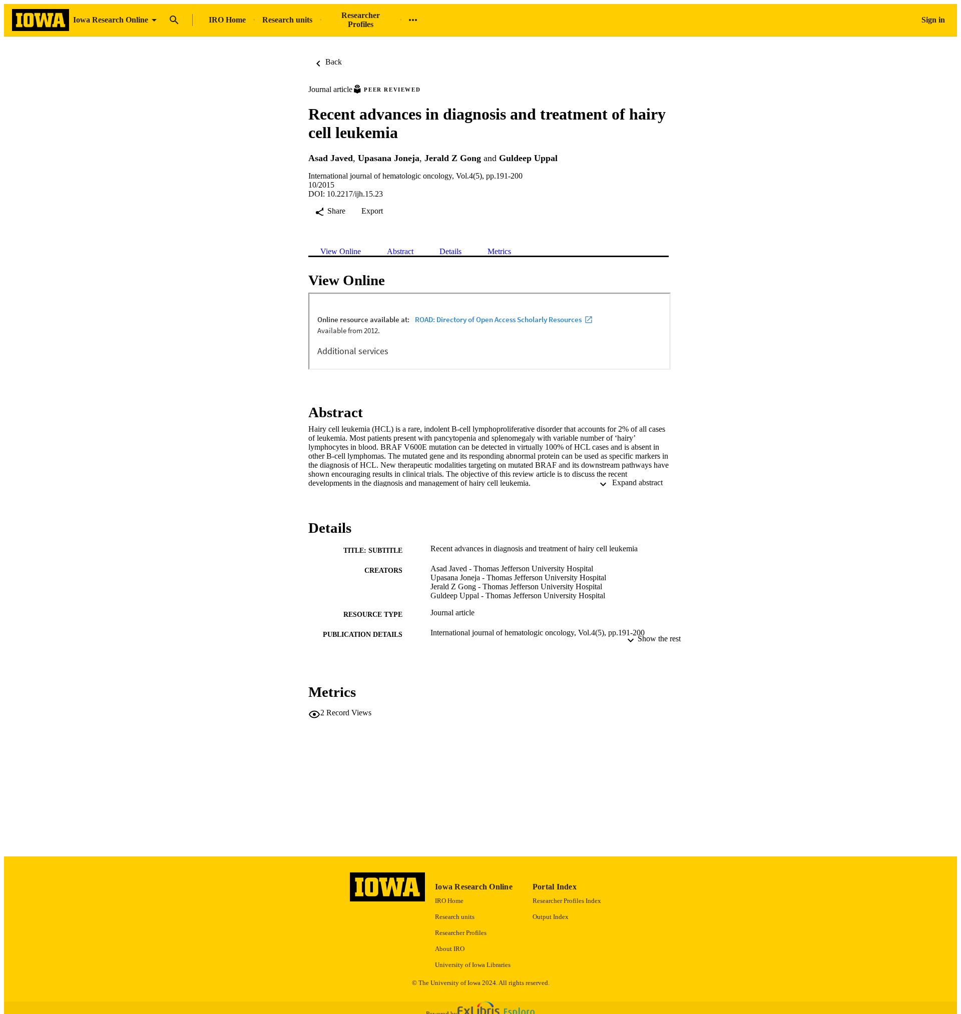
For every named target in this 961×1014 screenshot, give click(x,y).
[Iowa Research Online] (40, 20)
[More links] (413, 20)
